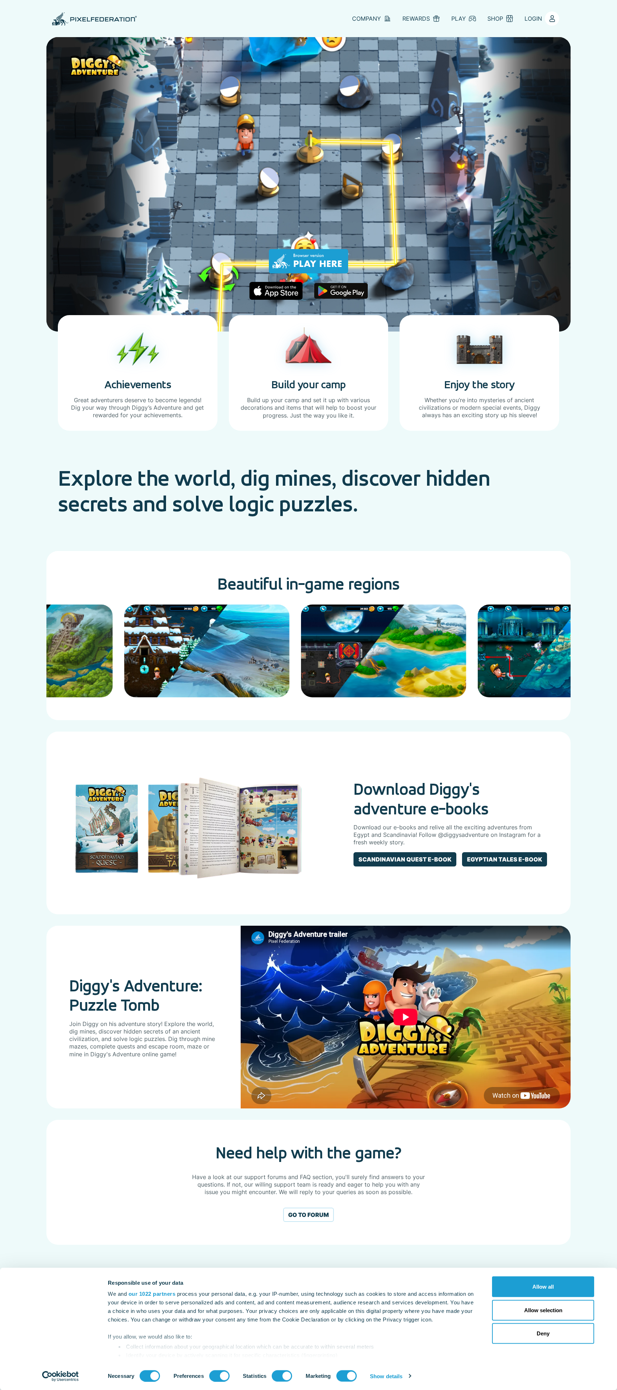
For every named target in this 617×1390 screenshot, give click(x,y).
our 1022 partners (152, 1294)
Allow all (543, 1287)
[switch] (219, 1375)
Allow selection (543, 1310)
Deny (543, 1333)
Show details (386, 1376)
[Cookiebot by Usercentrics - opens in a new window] (60, 1376)
